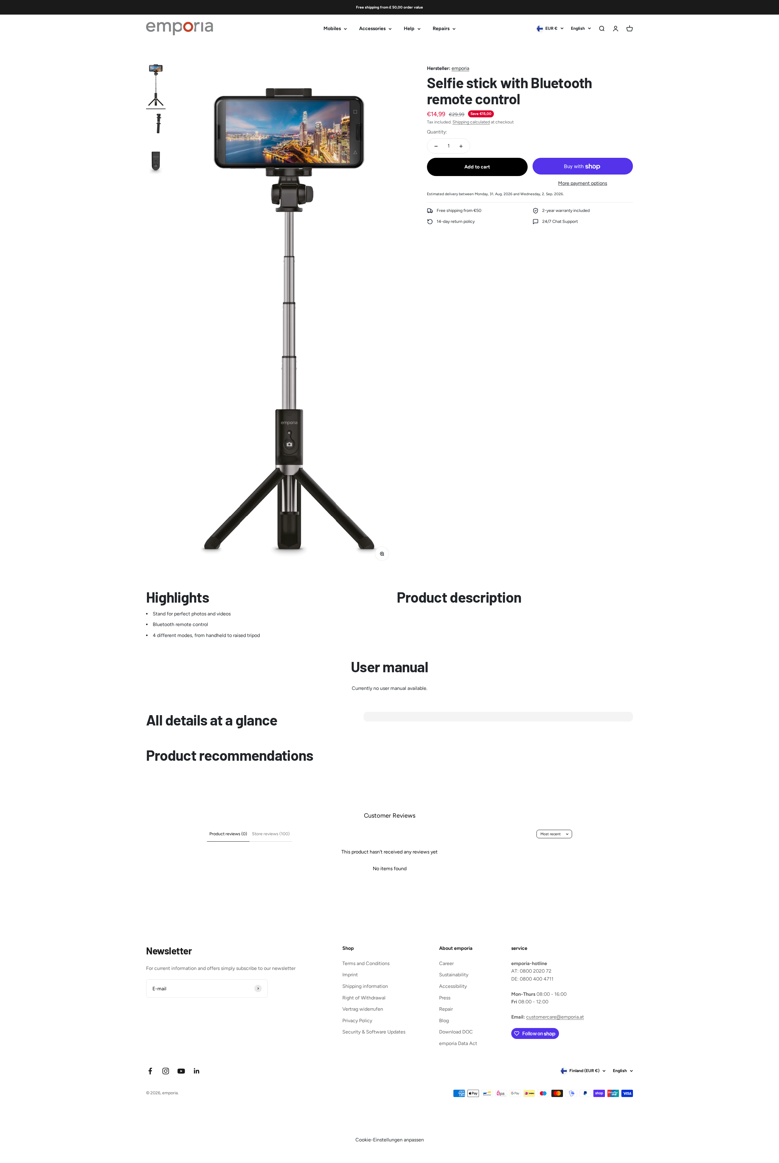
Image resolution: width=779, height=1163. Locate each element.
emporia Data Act (458, 1043)
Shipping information (365, 986)
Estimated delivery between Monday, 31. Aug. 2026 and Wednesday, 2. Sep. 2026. (495, 194)
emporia (460, 68)
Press (444, 998)
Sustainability (453, 975)
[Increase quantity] (461, 146)
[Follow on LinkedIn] (197, 1071)
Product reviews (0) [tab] (228, 833)
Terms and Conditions (366, 963)
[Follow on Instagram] (166, 1071)
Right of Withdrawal (364, 998)
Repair (446, 1009)
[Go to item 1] (156, 85)
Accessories (372, 29)
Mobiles (332, 29)
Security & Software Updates (373, 1032)
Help (409, 29)
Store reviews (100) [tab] (271, 833)
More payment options (582, 183)
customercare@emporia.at (555, 1017)
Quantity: (437, 132)
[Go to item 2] (156, 127)
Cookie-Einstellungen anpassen (389, 1140)
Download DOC (456, 1032)
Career (446, 963)
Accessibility (453, 986)
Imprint (350, 975)
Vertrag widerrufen (362, 1009)
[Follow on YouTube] (181, 1071)
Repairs (441, 29)
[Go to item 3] (156, 161)
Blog (444, 1020)
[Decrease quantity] (436, 146)
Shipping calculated (471, 122)
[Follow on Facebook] (150, 1071)
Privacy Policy (357, 1020)
